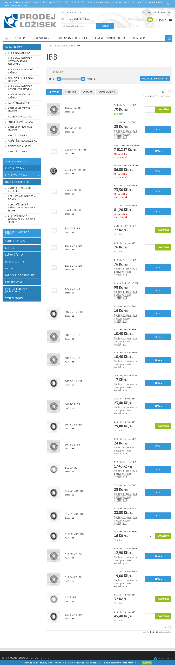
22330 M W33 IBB (76, 149)
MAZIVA (9, 268)
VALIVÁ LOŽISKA (13, 47)
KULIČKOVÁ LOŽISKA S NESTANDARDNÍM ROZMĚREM (20, 61)
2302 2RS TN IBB (75, 169)
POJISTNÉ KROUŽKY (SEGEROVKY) (16, 290)
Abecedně (54, 92)
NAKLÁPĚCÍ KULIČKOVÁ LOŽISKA (20, 79)
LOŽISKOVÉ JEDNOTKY (17, 182)
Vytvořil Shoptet (165, 658)
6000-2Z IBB (72, 335)
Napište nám (42, 38)
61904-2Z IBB (73, 577)
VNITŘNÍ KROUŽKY (15, 241)
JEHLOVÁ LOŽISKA (17, 135)
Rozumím (147, 662)
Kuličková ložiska (19, 52)
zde (138, 662)
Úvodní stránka (7, 38)
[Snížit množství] (146, 108)
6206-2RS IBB (73, 614)
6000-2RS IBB (73, 311)
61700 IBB (71, 467)
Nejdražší (87, 92)
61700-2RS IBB (74, 490)
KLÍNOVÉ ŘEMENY (15, 254)
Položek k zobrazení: (154, 78)
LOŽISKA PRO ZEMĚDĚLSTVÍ (20, 275)
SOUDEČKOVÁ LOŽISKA (20, 121)
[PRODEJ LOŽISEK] (30, 21)
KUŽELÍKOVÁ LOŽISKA (20, 116)
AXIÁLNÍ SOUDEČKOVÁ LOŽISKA (20, 129)
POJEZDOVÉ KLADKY (19, 146)
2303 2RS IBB (73, 189)
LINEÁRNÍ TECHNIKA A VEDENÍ (17, 233)
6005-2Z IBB (72, 444)
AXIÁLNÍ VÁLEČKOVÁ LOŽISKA (19, 110)
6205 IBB (70, 597)
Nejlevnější (70, 92)
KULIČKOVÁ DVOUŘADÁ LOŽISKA (20, 71)
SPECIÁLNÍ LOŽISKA (15, 161)
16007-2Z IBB (73, 107)
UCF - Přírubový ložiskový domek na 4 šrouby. (21, 218)
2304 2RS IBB (73, 209)
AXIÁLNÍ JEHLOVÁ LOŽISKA (22, 140)
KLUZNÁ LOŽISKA (14, 168)
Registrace (166, 12)
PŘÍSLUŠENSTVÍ (13, 282)
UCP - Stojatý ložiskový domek (22, 198)
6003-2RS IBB (73, 381)
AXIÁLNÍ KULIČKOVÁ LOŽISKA (19, 96)
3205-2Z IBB (72, 288)
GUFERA (9, 247)
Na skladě (57, 72)
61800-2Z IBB (73, 554)
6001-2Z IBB (72, 358)
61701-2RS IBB (74, 514)
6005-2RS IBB (73, 424)
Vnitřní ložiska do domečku (19, 189)
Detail (158, 129)
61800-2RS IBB (74, 534)
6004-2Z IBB (72, 404)
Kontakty (139, 38)
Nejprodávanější (107, 92)
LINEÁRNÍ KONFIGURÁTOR (110, 38)
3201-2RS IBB (73, 245)
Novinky (20, 38)
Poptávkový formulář (72, 38)
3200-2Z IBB (72, 228)
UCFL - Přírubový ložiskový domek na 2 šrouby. (21, 207)
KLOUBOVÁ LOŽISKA (16, 175)
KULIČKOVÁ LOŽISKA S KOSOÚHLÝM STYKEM (20, 88)
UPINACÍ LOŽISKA (17, 151)
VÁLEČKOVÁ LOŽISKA (19, 102)
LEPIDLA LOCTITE (14, 261)
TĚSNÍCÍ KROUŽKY (15, 298)
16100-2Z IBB (73, 127)
